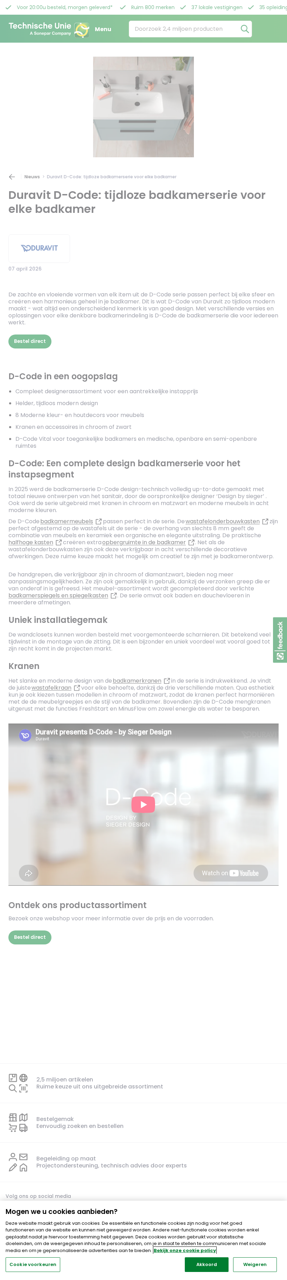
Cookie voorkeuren (32, 1264)
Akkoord (206, 1264)
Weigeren (255, 1264)
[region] (143, 1240)
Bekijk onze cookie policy (185, 1250)
